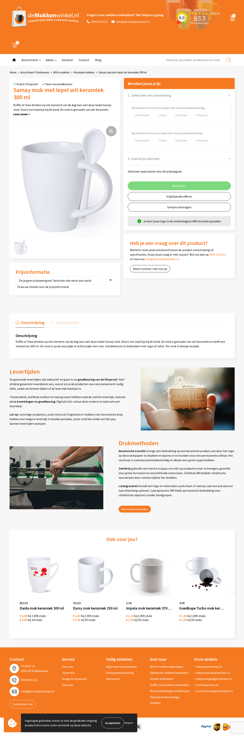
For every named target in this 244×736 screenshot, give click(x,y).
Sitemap (67, 685)
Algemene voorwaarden (121, 666)
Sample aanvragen (179, 207)
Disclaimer (113, 679)
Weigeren (128, 722)
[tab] (30, 323)
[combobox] (198, 60)
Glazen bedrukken (161, 679)
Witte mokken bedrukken (166, 666)
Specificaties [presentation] (67, 322)
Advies (50, 60)
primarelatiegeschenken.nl (215, 691)
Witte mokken (61, 72)
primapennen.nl (207, 685)
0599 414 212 (99, 22)
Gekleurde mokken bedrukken (169, 673)
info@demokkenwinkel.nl (133, 22)
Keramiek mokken (84, 72)
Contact (84, 60)
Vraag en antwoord (74, 679)
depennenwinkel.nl (209, 666)
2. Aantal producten (144, 158)
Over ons (67, 666)
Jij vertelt (68, 673)
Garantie (67, 60)
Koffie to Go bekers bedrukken (169, 685)
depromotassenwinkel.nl (213, 673)
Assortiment (30, 60)
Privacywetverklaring (120, 673)
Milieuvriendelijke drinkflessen (170, 691)
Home (13, 72)
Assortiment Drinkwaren (34, 72)
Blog (98, 60)
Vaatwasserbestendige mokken (165, 700)
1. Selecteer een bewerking (149, 95)
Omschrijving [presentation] (33, 322)
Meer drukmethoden (134, 509)
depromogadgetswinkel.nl (214, 679)
